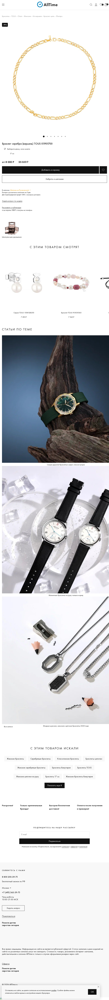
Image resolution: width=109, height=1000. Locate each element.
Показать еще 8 (54, 785)
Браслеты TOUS (84, 767)
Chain (20, 16)
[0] (101, 4)
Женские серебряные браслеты (31, 767)
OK (92, 991)
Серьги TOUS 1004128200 (24, 312)
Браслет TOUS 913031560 (71, 312)
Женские (27, 16)
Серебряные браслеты (40, 758)
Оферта (5, 963)
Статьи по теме (17, 329)
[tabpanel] (54, 77)
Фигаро (59, 16)
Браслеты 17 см (52, 776)
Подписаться (54, 841)
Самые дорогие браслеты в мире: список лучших (66, 464)
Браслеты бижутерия (61, 767)
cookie (53, 990)
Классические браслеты (68, 758)
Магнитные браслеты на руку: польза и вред (66, 595)
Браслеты (5, 16)
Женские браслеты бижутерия (79, 776)
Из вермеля (37, 16)
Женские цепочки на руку (27, 776)
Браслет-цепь (49, 16)
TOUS (13, 16)
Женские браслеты (15, 758)
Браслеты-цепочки (93, 758)
